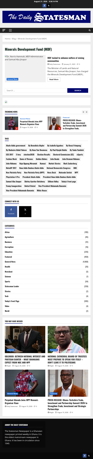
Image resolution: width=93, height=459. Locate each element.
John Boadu (54, 159)
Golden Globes (41, 159)
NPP (76, 172)
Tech (6, 296)
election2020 (29, 154)
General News (12, 79)
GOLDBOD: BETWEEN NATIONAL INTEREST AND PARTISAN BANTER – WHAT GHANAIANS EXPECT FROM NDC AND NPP (25, 359)
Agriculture (9, 237)
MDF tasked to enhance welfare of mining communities (25, 68)
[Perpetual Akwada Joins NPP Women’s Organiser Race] (25, 383)
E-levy (18, 154)
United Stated (29, 185)
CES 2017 (9, 154)
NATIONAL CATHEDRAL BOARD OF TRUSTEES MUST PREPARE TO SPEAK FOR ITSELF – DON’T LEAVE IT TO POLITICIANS (67, 359)
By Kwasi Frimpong (73, 145)
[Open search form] (90, 30)
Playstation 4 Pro (13, 177)
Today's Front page (69, 181)
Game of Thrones (26, 159)
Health (7, 266)
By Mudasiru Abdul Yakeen (16, 150)
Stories (8, 291)
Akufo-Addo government (15, 145)
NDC (75, 168)
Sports (7, 281)
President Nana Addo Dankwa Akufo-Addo (59, 177)
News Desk (51, 172)
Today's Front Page (12, 301)
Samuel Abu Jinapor (13, 181)
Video (7, 306)
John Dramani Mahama (71, 159)
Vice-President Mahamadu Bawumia (52, 185)
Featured (66, 117)
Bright (9, 366)
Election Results (43, 154)
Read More (54, 79)
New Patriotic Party (13, 172)
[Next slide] (86, 111)
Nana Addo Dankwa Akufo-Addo (31, 168)
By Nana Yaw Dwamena (38, 150)
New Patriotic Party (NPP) (34, 172)
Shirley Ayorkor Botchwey (34, 181)
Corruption (9, 246)
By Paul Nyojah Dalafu (58, 150)
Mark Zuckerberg (70, 163)
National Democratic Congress (58, 168)
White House (42, 190)
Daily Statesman (54, 64)
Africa (7, 232)
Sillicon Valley (53, 181)
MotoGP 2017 (11, 168)
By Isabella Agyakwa (55, 145)
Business (8, 241)
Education (8, 251)
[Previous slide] (83, 111)
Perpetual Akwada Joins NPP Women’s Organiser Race (11, 123)
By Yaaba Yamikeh (77, 150)
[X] (48, 5)
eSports (80, 154)
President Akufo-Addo (31, 177)
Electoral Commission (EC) (63, 154)
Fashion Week (11, 159)
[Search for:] (36, 90)
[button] (3, 30)
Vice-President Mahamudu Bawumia (20, 190)
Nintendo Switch (65, 172)
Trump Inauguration (13, 185)
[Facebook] (44, 5)
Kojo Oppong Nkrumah (28, 163)
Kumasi (43, 163)
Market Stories (54, 163)
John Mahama (11, 163)
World (7, 310)
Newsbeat (8, 271)
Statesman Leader (12, 286)
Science (8, 276)
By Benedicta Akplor (36, 145)
